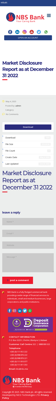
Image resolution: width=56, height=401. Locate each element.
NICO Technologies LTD (28, 395)
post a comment (19, 280)
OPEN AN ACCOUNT (28, 37)
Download (28, 127)
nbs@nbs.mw (22, 369)
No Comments (12, 114)
